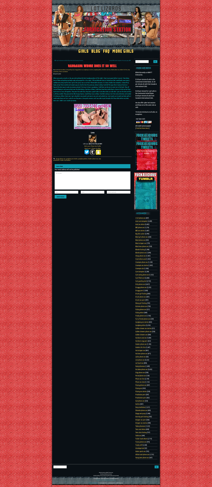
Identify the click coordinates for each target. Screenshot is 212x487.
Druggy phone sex (79, 69)
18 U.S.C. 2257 (102, 480)
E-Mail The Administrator (93, 483)
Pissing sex (138, 388)
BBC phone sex (139, 227)
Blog (95, 51)
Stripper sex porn (140, 420)
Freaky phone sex (140, 316)
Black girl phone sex (141, 237)
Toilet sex (138, 435)
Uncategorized (139, 448)
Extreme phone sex (141, 306)
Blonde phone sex (140, 253)
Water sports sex (140, 451)
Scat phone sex (139, 401)
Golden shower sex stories (143, 328)
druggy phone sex (60, 159)
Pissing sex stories (141, 391)
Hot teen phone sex (141, 353)
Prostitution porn (140, 398)
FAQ (106, 51)
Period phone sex (140, 376)
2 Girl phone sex (140, 218)
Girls (83, 51)
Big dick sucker (140, 234)
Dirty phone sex (140, 284)
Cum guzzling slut (70, 69)
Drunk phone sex (140, 297)
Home (98, 480)
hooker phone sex (93, 159)
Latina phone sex (140, 357)
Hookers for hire (123, 69)
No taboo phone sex (141, 369)
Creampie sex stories (141, 265)
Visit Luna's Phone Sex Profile (92, 146)
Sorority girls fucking (141, 417)
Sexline (137, 404)
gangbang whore (82, 159)
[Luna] (92, 138)
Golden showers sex (141, 335)
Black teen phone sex (141, 246)
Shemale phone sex (141, 410)
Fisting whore (139, 312)
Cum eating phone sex (142, 275)
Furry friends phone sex (142, 319)
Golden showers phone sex (143, 331)
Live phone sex (139, 360)
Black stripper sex (140, 243)
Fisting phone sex (140, 309)
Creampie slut (139, 268)
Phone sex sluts (140, 382)
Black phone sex (140, 240)
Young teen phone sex (142, 458)
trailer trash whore (65, 160)
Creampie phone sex (141, 262)
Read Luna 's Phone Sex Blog (92, 148)
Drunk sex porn (140, 300)
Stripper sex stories (141, 423)
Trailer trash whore (63, 71)
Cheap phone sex (140, 256)
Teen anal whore (140, 429)
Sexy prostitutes (140, 407)
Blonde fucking (140, 249)
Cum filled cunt (140, 278)
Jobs (114, 480)
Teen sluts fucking (141, 432)
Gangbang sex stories (88, 69)
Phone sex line (139, 379)
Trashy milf (138, 445)
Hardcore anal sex (106, 69)
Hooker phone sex (115, 69)
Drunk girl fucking (141, 294)
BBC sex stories (140, 231)
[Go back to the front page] (106, 25)
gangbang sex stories (72, 159)
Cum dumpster (139, 272)
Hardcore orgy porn (141, 341)
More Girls (123, 51)
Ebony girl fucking (141, 303)
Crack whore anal (140, 259)
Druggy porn (139, 290)
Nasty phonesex (140, 366)
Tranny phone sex (140, 442)
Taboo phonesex (140, 426)
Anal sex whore (62, 69)
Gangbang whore (98, 69)
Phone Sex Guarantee (109, 480)
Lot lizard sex (139, 363)
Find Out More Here (142, 128)
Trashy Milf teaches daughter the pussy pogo (119, 60)
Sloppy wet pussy (140, 413)
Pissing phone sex (140, 385)
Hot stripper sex (140, 350)
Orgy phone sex (140, 372)
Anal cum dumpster (141, 221)
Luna (56, 69)
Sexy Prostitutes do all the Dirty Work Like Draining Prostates (69, 60)
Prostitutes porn (140, 394)
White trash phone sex (142, 454)
